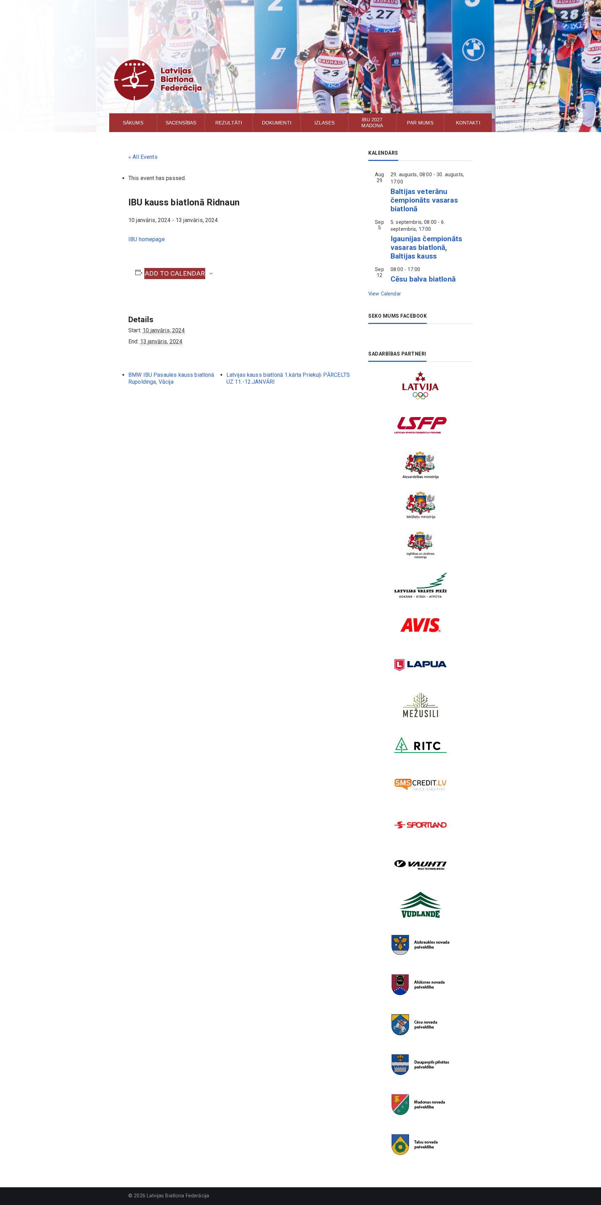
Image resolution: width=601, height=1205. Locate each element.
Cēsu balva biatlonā (423, 279)
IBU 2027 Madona (372, 122)
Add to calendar (175, 273)
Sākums (133, 122)
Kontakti (468, 122)
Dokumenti (276, 122)
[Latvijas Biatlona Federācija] (300, 80)
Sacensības (181, 122)
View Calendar (384, 294)
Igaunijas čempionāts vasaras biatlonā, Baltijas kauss (426, 247)
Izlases (324, 122)
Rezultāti (228, 122)
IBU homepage (146, 239)
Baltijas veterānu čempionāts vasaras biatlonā (424, 200)
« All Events (143, 157)
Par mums (420, 122)
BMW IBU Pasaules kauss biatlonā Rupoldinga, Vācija (171, 378)
